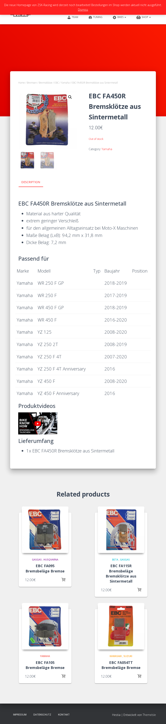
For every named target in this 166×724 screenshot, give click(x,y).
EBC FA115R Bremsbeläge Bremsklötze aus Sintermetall (121, 573)
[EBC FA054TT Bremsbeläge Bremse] (121, 626)
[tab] (33, 182)
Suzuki (127, 656)
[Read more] (63, 580)
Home (21, 82)
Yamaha (65, 82)
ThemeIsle (149, 715)
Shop (145, 17)
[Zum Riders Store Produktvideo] (37, 423)
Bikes (120, 17)
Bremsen (32, 82)
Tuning (97, 17)
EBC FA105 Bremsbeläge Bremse (45, 665)
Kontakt (64, 714)
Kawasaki (116, 656)
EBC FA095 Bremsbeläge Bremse (45, 568)
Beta (115, 559)
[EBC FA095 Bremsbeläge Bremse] (45, 529)
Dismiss (83, 10)
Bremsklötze (45, 82)
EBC (56, 82)
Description (30, 182)
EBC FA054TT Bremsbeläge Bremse (120, 665)
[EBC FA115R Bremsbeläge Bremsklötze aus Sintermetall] (121, 529)
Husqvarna (51, 559)
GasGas (37, 559)
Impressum (20, 714)
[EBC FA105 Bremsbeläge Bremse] (45, 626)
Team (75, 17)
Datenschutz (42, 714)
